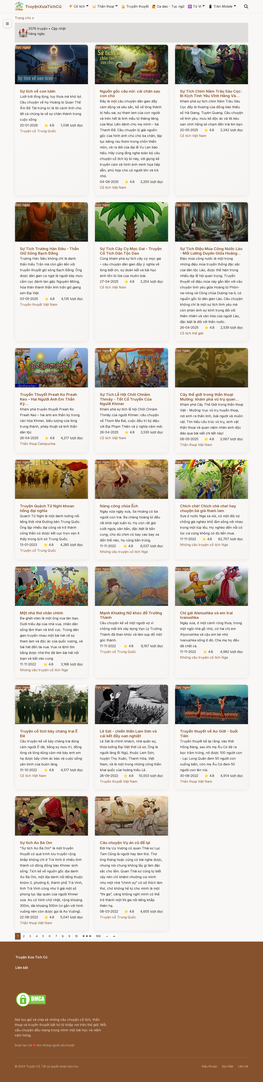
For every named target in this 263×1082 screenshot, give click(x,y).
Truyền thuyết (135, 6)
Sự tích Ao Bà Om (36, 842)
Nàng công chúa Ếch (119, 506)
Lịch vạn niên (25, 972)
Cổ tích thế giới (191, 333)
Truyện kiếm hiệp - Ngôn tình (38, 983)
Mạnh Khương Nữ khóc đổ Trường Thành (131, 615)
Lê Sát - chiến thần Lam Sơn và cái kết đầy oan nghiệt (128, 733)
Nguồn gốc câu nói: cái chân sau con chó (130, 93)
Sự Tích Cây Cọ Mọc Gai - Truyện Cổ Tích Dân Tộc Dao (131, 251)
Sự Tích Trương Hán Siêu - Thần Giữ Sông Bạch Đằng (49, 251)
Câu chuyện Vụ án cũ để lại (125, 842)
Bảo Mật (227, 1066)
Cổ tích (77, 6)
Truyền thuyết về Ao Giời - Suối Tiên (209, 733)
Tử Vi (194, 6)
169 (98, 936)
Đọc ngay (22, 47)
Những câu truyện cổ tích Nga (124, 552)
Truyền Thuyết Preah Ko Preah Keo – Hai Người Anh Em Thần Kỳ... (48, 399)
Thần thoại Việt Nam (196, 445)
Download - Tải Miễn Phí (34, 988)
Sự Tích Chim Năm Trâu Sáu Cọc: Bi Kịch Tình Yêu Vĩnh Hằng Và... (211, 93)
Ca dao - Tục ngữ (168, 6)
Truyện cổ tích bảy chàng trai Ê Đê (49, 733)
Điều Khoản (209, 1066)
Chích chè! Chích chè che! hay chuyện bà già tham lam (208, 508)
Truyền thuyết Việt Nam (38, 304)
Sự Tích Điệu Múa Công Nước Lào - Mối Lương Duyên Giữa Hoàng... (211, 251)
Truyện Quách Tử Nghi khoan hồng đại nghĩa (47, 508)
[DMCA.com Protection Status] (30, 1006)
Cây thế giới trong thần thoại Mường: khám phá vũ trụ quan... (209, 396)
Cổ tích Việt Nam (113, 187)
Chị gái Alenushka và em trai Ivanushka (206, 615)
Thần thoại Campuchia (37, 444)
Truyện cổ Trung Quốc (38, 131)
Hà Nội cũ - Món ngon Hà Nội (39, 977)
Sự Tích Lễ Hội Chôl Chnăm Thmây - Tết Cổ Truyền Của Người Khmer (126, 399)
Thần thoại (103, 6)
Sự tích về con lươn (37, 91)
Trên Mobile (220, 6)
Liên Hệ (243, 1066)
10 (76, 936)
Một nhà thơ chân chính (41, 613)
